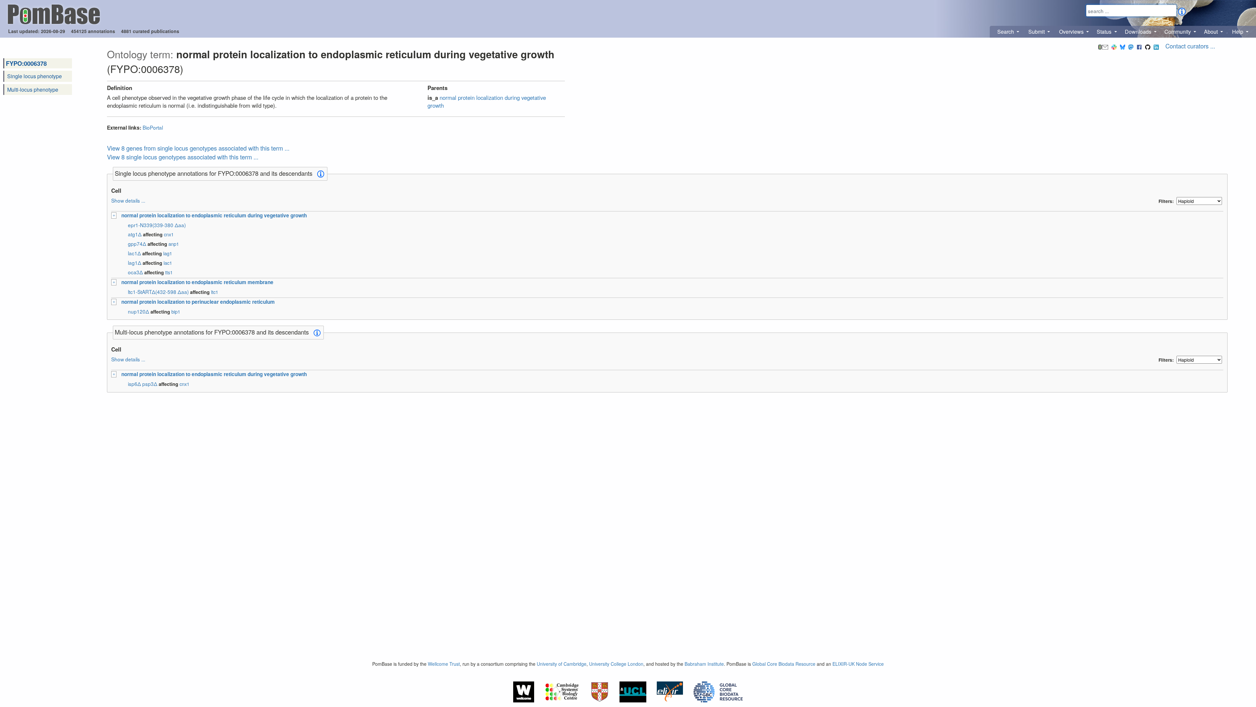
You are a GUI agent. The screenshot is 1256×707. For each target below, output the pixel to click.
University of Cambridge (561, 664)
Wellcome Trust (444, 664)
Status (1105, 31)
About (1211, 31)
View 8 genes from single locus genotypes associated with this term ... (198, 148)
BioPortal (153, 127)
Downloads (1139, 31)
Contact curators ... (1190, 46)
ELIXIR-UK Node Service (858, 664)
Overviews (1072, 31)
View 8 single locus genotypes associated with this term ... (182, 157)
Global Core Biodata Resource (783, 664)
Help (1238, 31)
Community (1178, 31)
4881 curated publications (150, 31)
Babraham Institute (704, 664)
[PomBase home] (54, 13)
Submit (1037, 31)
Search (1006, 31)
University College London (616, 664)
